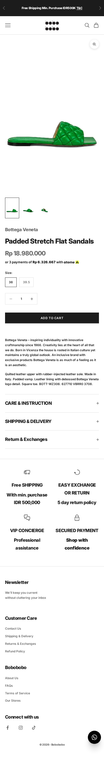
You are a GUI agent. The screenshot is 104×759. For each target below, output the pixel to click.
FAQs (9, 685)
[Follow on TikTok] (33, 727)
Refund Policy (15, 651)
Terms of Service (17, 693)
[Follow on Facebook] (7, 727)
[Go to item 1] (12, 208)
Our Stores (13, 700)
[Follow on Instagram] (20, 727)
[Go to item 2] (28, 208)
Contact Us (13, 628)
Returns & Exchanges (20, 644)
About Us (11, 678)
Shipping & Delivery (19, 636)
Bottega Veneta (21, 229)
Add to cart (52, 318)
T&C (79, 8)
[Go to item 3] (44, 208)
